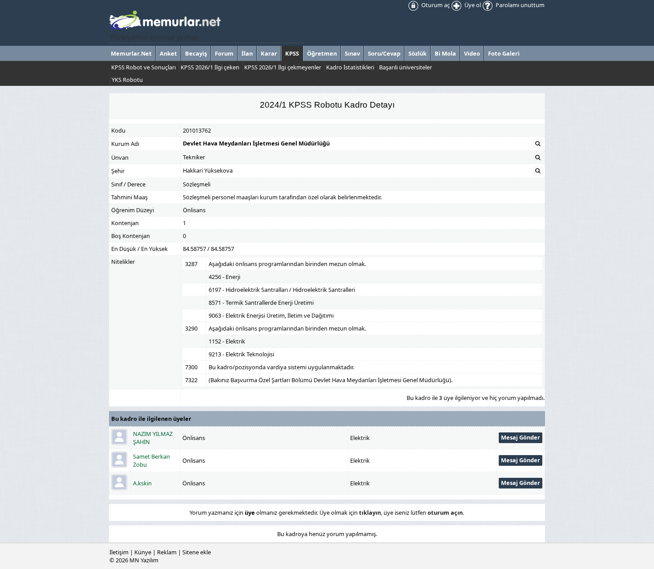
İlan (247, 53)
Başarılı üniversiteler (405, 67)
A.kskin (142, 483)
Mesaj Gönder (520, 437)
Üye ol (472, 5)
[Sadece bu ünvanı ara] (537, 157)
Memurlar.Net (131, 53)
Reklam (167, 552)
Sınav (352, 53)
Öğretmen (322, 53)
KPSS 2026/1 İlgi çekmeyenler (282, 67)
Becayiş (196, 53)
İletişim (119, 552)
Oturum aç (435, 5)
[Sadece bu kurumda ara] (537, 143)
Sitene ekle (196, 552)
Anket (168, 53)
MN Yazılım (143, 560)
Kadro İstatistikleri (350, 67)
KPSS (292, 53)
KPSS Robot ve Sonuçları (143, 67)
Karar (269, 53)
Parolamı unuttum (519, 5)
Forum (224, 53)
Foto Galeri (504, 53)
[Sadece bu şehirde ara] (537, 170)
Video (472, 53)
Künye (142, 552)
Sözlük (417, 53)
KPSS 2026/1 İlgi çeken (210, 67)
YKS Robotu (127, 80)
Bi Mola (445, 53)
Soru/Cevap (384, 53)
